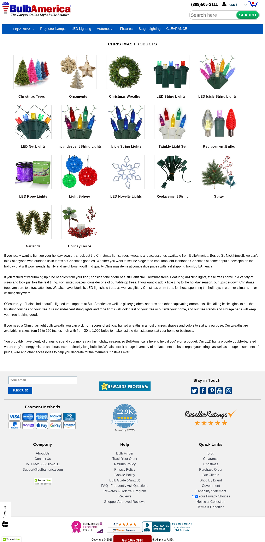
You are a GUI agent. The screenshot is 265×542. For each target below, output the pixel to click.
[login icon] (225, 4)
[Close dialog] (175, 225)
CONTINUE (132, 304)
